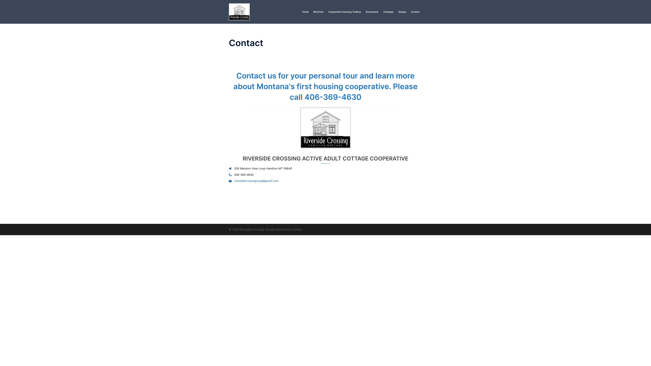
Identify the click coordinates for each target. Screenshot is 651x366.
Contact (415, 11)
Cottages (388, 11)
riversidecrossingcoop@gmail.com (256, 180)
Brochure (318, 11)
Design (402, 11)
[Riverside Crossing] (239, 11)
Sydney (297, 229)
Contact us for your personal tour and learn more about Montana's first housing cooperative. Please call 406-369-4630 (325, 86)
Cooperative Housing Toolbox (344, 11)
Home (305, 11)
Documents (372, 11)
